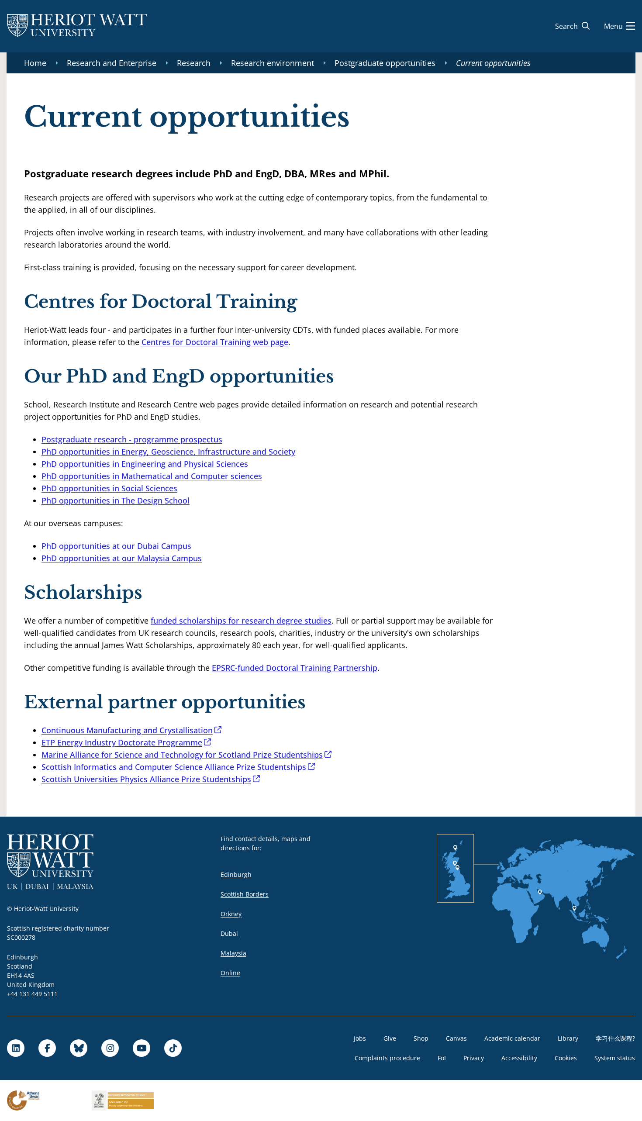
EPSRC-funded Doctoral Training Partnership (294, 667)
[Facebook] (47, 1048)
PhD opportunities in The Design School (115, 500)
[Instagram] (110, 1048)
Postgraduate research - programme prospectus (131, 439)
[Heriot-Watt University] (77, 26)
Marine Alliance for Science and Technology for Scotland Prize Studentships (182, 754)
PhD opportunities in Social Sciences (109, 488)
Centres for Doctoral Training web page (215, 342)
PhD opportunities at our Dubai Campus (116, 546)
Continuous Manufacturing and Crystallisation (127, 730)
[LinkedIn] (15, 1048)
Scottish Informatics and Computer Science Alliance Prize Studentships (173, 767)
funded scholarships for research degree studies (241, 620)
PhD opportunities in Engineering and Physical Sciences (144, 464)
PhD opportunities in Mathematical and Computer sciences (151, 476)
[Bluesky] (78, 1048)
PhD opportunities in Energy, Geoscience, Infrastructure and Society (168, 451)
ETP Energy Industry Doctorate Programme (121, 742)
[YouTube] (141, 1048)
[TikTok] (173, 1048)
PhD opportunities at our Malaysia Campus (121, 558)
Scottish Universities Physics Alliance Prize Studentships (146, 779)
